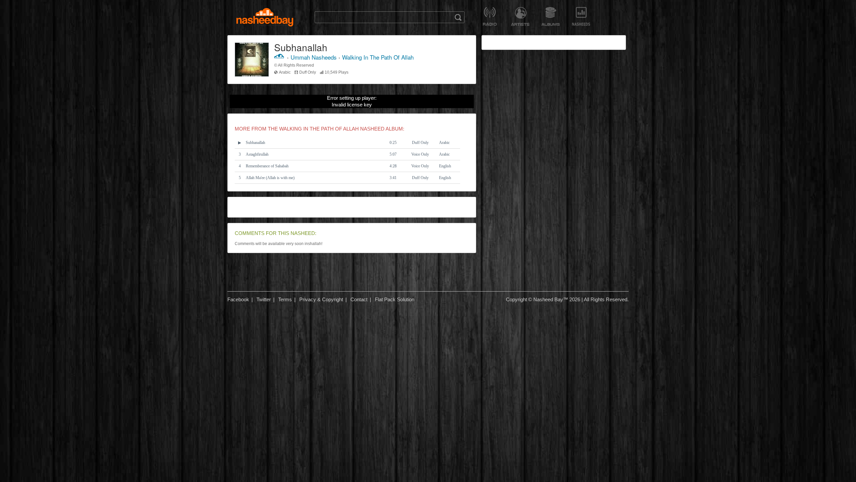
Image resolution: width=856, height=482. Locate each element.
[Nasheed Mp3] (264, 17)
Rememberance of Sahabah (267, 166)
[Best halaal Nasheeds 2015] (581, 16)
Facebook (238, 299)
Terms (285, 299)
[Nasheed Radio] (489, 16)
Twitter (263, 299)
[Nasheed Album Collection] (550, 16)
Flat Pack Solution (394, 299)
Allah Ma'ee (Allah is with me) (270, 177)
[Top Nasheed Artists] (520, 16)
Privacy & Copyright (321, 299)
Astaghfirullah (257, 154)
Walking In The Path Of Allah (378, 57)
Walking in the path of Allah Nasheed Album (341, 129)
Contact (358, 299)
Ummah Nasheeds (314, 57)
